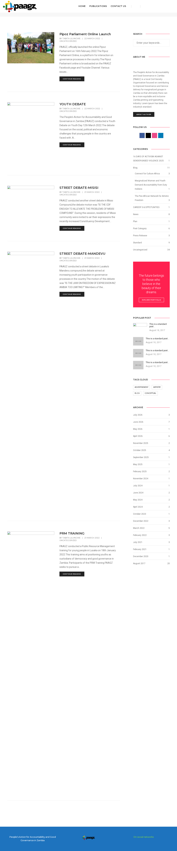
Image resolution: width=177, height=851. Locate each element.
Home (82, 6)
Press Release (140, 235)
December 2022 (140, 521)
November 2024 (140, 478)
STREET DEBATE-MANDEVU (82, 254)
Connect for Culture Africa (147, 173)
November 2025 (140, 443)
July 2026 (137, 415)
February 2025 (140, 471)
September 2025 (141, 457)
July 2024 (137, 485)
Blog (135, 168)
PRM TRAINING (71, 533)
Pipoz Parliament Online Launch (85, 34)
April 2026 (138, 436)
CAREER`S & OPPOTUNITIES (146, 207)
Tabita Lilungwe (71, 38)
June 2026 (138, 422)
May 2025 (137, 464)
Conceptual (150, 393)
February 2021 (140, 549)
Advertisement (141, 387)
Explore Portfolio (151, 300)
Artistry (157, 387)
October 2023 (139, 514)
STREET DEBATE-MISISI (78, 188)
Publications (98, 6)
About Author (143, 114)
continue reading (72, 79)
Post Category (140, 228)
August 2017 (139, 563)
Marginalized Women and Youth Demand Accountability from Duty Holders (151, 184)
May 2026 (137, 429)
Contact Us (118, 6)
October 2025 (139, 450)
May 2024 (137, 500)
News (135, 214)
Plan (135, 221)
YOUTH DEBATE (72, 104)
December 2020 (140, 556)
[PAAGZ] (20, 6)
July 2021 (137, 542)
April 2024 (138, 507)
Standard (137, 242)
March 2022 (139, 528)
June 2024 (138, 493)
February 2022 (140, 535)
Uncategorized (68, 41)
